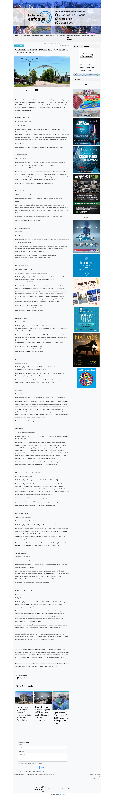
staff (93, 36)
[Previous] (17, 711)
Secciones (61, 36)
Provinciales (37, 36)
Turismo (77, 36)
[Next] (67, 711)
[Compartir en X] (21, 679)
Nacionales (25, 36)
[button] (97, 37)
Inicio (17, 36)
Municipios (50, 36)
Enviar (42, 767)
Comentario (21, 751)
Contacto (86, 36)
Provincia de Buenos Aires (52, 43)
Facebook (86, 217)
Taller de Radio (70, 37)
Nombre (20, 745)
